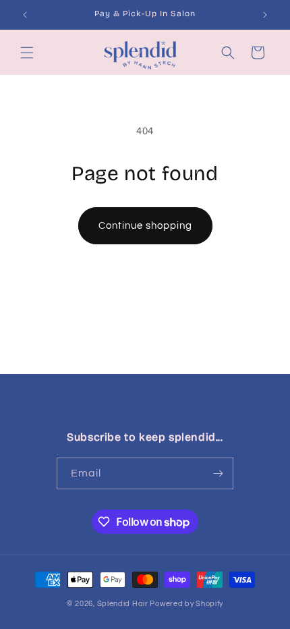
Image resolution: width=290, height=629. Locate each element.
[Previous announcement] (25, 15)
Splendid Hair (122, 603)
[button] (27, 52)
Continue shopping (145, 226)
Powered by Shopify (186, 603)
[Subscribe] (218, 473)
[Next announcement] (265, 15)
